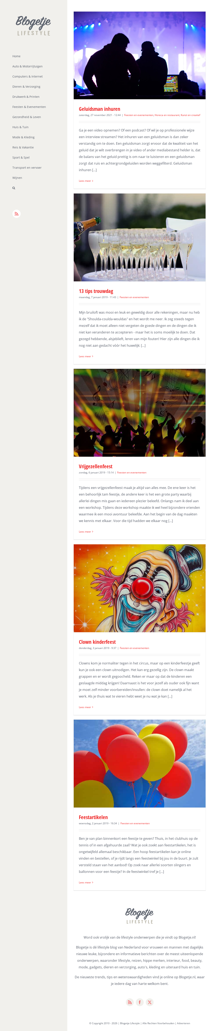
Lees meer (85, 181)
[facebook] (140, 1002)
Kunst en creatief (190, 115)
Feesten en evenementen (138, 115)
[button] (33, 188)
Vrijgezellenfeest (95, 466)
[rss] (130, 1002)
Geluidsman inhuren (99, 108)
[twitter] (150, 1002)
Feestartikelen (93, 817)
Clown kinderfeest (97, 641)
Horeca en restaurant (167, 115)
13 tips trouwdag (96, 290)
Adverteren (183, 1023)
